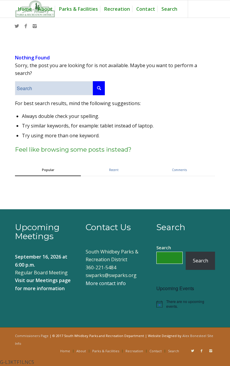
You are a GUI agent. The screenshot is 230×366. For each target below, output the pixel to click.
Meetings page (53, 280)
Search (163, 247)
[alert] (185, 304)
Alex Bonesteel (194, 335)
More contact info (106, 283)
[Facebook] (25, 25)
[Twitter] (16, 25)
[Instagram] (34, 25)
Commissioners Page (32, 335)
